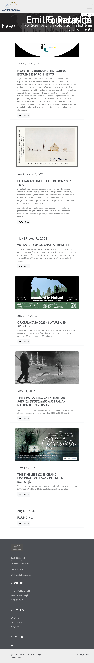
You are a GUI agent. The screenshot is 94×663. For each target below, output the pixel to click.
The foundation (20, 590)
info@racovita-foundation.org (21, 575)
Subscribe (17, 637)
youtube (63, 489)
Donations (17, 600)
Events (15, 617)
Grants (15, 627)
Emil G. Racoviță (19, 595)
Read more (24, 115)
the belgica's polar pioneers (37, 210)
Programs (16, 622)
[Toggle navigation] (89, 6)
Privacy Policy (82, 654)
